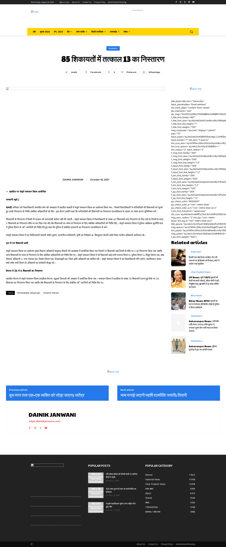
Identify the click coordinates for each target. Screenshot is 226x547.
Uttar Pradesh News (200, 272)
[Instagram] (180, 2)
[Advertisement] (138, 19)
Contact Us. (153, 544)
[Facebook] (176, 2)
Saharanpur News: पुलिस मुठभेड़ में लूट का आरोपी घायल (203, 348)
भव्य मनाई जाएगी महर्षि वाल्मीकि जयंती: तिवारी (153, 395)
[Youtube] (193, 2)
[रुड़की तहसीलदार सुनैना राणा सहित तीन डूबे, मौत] (95, 507)
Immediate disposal (28, 292)
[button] (191, 31)
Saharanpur (196, 316)
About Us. (141, 544)
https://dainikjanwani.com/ (44, 421)
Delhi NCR (196, 252)
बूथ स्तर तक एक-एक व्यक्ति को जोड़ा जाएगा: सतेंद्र (46, 395)
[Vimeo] (189, 2)
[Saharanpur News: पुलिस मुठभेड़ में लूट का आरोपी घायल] (178, 345)
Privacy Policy (167, 544)
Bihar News (196, 295)
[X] (185, 2)
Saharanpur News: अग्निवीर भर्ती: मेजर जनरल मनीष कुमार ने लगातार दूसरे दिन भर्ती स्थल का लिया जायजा (204, 325)
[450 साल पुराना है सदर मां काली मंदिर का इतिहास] (95, 492)
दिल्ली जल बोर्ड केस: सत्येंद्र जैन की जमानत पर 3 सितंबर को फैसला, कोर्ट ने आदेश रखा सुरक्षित (204, 260)
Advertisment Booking (185, 544)
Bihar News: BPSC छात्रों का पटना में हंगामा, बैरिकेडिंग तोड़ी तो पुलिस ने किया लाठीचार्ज (204, 304)
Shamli (113, 48)
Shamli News (51, 292)
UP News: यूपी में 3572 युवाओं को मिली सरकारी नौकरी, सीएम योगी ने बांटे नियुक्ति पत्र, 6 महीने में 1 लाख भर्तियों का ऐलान (204, 282)
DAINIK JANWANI (72, 179)
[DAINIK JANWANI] (16, 420)
